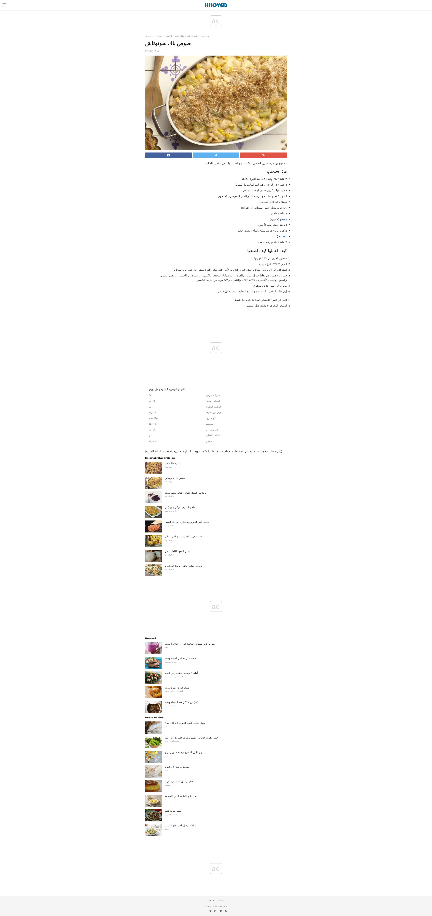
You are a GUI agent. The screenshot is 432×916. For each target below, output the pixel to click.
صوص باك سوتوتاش (175, 478)
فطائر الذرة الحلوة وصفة (177, 687)
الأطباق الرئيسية (165, 36)
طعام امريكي (192, 36)
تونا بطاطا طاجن (173, 463)
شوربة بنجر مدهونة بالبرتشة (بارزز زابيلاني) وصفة (190, 643)
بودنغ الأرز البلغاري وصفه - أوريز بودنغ (184, 752)
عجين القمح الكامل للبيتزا (177, 551)
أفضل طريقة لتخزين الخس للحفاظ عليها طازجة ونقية (192, 737)
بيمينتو (283, 219)
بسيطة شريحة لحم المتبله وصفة (181, 658)
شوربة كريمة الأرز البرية (177, 767)
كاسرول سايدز (150, 36)
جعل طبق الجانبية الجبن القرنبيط (181, 796)
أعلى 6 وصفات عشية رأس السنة (181, 673)
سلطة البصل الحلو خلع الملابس (180, 825)
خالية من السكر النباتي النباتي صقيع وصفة (186, 492)
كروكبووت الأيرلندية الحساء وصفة (181, 702)
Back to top (216, 901)
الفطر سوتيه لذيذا (173, 810)
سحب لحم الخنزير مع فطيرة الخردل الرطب (187, 522)
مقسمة (283, 236)
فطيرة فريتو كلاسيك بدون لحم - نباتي (183, 536)
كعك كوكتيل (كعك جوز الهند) (179, 781)
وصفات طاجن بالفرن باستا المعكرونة (183, 566)
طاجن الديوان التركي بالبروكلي (180, 507)
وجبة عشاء (205, 36)
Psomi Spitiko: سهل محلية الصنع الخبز (185, 723)
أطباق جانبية (179, 36)
